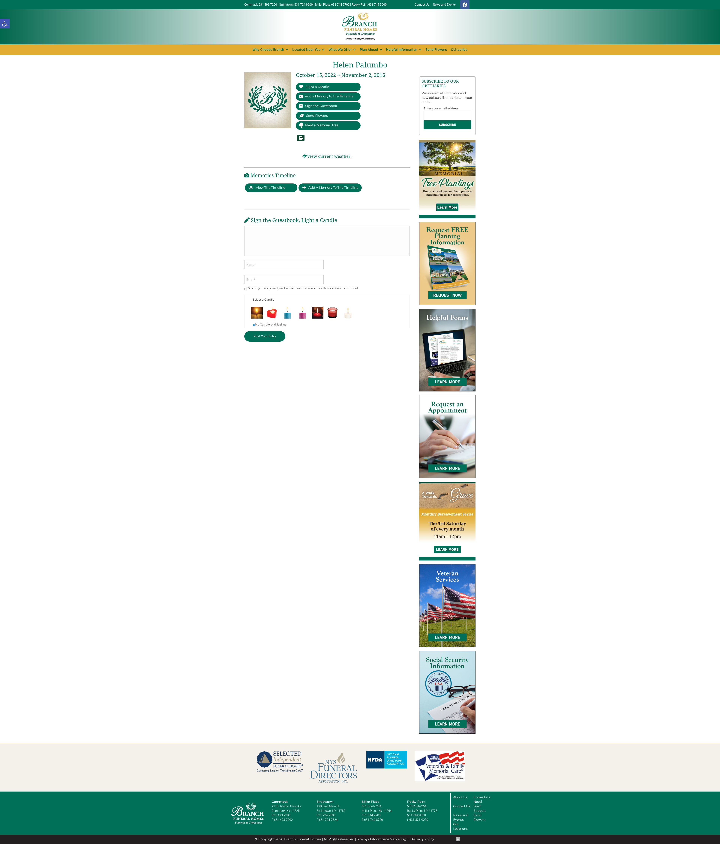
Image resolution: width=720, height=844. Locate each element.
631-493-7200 (281, 815)
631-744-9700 (371, 815)
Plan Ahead (369, 50)
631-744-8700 (373, 820)
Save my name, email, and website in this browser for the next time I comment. (303, 288)
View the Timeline (270, 187)
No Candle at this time (270, 324)
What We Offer (340, 50)
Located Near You (306, 50)
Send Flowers (436, 50)
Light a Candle (317, 87)
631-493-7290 (283, 820)
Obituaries (459, 50)
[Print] (300, 138)
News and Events (460, 817)
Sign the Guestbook (320, 106)
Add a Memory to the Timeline (329, 96)
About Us (460, 797)
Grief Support (480, 808)
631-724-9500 (326, 815)
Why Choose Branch (268, 50)
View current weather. (329, 156)
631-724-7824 (328, 820)
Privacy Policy (423, 839)
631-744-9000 (416, 815)
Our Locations (460, 826)
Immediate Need (482, 799)
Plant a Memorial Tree (321, 125)
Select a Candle (263, 299)
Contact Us (461, 806)
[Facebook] (465, 4)
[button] (5, 23)
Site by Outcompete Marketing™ (383, 839)
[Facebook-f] (458, 839)
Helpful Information (401, 50)
